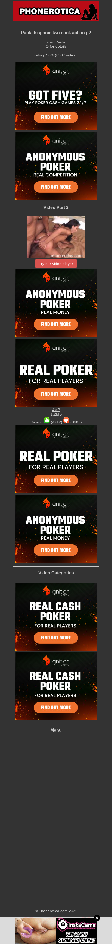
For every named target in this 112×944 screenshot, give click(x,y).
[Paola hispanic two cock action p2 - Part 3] (56, 257)
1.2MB (56, 414)
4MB (56, 410)
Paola (60, 42)
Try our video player (56, 263)
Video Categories (56, 572)
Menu (56, 730)
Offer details (56, 46)
